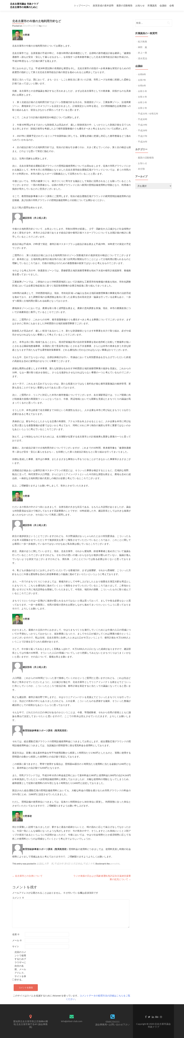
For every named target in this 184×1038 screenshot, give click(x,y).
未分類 (141, 168)
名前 (16, 934)
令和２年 (142, 108)
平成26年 (142, 141)
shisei (44, 25)
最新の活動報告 (124, 5)
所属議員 (152, 5)
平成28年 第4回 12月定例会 (68, 863)
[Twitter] (149, 1016)
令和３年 (142, 102)
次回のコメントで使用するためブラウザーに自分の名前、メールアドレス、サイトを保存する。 (20, 966)
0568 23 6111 (112, 1021)
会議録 (163, 5)
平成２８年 (89, 863)
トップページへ (82, 5)
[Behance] (156, 1016)
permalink (115, 863)
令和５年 (142, 91)
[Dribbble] (161, 1016)
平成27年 (142, 136)
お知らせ (140, 5)
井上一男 (142, 52)
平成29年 (142, 124)
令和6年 (142, 85)
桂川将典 (142, 41)
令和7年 (142, 80)
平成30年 (142, 119)
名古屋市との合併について (27, 875)
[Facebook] (145, 1016)
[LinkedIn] (153, 1016)
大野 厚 (48, 863)
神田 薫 (142, 47)
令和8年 (142, 74)
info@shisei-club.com (71, 1021)
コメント (18, 897)
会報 (171, 5)
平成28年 (142, 130)
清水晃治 (142, 58)
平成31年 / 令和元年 (148, 113)
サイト (15, 946)
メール (17, 940)
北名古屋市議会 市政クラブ (24, 3)
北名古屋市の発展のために (24, 7)
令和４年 (142, 96)
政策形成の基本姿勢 (103, 5)
